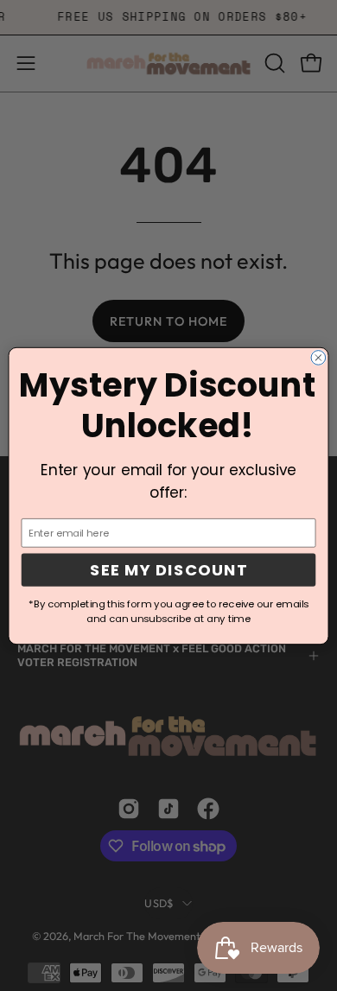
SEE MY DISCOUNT (168, 569)
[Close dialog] (318, 357)
